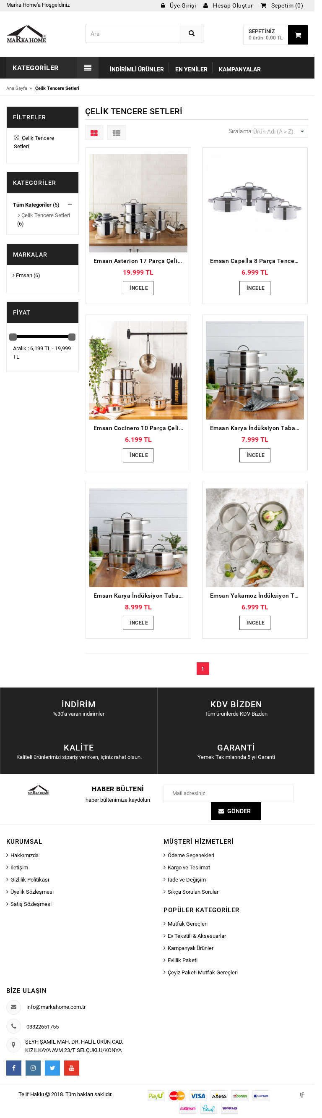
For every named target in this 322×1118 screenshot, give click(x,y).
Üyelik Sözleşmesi (32, 892)
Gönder (239, 811)
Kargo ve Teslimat (189, 867)
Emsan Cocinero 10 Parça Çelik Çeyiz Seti (140, 428)
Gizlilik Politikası (29, 880)
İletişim (19, 867)
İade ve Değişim (187, 880)
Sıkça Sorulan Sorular (193, 892)
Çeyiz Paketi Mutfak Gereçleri (203, 972)
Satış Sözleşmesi (31, 904)
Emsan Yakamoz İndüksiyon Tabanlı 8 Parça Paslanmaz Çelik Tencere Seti (257, 595)
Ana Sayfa (16, 88)
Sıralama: (241, 131)
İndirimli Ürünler (137, 69)
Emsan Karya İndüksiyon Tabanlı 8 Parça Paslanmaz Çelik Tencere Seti (257, 428)
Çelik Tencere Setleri (34, 142)
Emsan (23, 275)
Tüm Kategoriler (32, 205)
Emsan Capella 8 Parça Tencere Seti (257, 260)
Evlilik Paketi (182, 960)
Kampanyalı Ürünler (190, 948)
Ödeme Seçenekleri (191, 855)
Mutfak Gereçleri (188, 924)
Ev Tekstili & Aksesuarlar (197, 936)
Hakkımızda (24, 855)
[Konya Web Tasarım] (301, 1093)
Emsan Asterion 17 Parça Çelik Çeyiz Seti (140, 260)
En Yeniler (191, 69)
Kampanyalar (240, 69)
